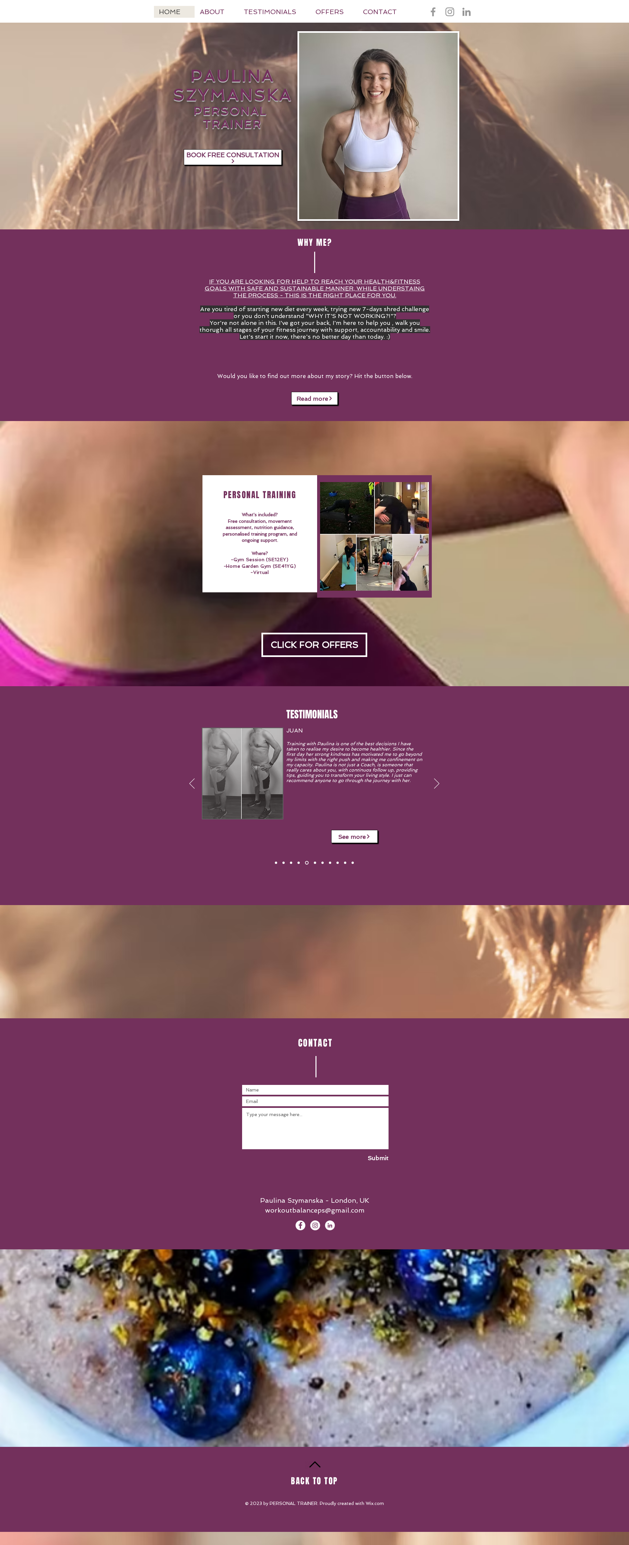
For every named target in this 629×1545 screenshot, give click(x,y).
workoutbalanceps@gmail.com (315, 1210)
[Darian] (298, 863)
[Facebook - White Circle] (300, 1225)
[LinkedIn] (466, 12)
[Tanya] (353, 863)
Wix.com (375, 1503)
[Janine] (330, 863)
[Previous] (192, 784)
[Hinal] (314, 863)
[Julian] (276, 863)
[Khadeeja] (322, 863)
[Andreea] (337, 863)
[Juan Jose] (306, 863)
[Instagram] (450, 12)
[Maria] (345, 863)
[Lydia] (291, 863)
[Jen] (283, 863)
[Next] (436, 784)
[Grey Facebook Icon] (433, 12)
